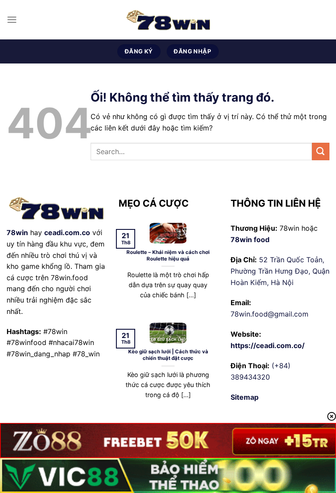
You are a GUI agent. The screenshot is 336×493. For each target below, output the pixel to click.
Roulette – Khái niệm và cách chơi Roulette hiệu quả (168, 255)
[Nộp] (320, 151)
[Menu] (12, 19)
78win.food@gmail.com (269, 314)
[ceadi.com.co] (168, 20)
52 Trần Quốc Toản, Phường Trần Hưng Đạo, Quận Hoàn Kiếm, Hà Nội (280, 270)
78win (17, 232)
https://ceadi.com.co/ (267, 345)
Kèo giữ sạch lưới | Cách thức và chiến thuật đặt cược (168, 355)
